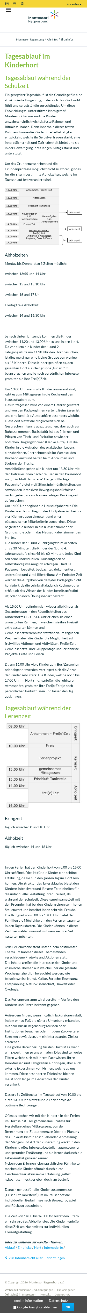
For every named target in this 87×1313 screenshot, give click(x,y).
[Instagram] (7, 4)
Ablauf (10, 1247)
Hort (37, 1247)
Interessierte (53, 1247)
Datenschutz (62, 1294)
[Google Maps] (14, 4)
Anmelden (73, 4)
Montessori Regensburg (30, 39)
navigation (8, 10)
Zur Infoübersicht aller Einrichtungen (37, 1258)
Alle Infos (52, 39)
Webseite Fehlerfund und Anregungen (29, 1290)
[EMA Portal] (22, 4)
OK (68, 1307)
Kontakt (45, 1294)
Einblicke (24, 1247)
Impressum (29, 1294)
